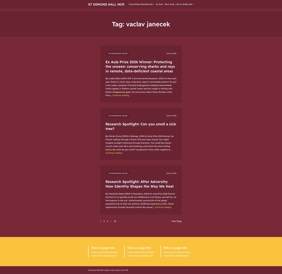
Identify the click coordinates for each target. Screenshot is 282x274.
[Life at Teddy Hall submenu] (193, 4)
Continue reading (120, 95)
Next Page (177, 221)
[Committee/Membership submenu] (153, 4)
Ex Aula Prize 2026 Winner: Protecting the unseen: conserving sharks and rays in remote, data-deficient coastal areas (140, 66)
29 (115, 221)
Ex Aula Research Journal (118, 53)
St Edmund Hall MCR (106, 4)
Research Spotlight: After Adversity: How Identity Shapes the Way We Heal (139, 183)
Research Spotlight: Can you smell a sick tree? (141, 126)
